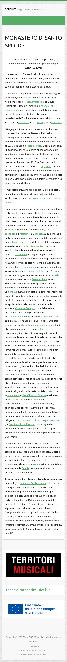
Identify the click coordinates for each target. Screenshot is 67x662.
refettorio (25, 233)
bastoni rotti (21, 254)
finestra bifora (47, 329)
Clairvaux (56, 122)
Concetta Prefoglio (25, 308)
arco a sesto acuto (26, 266)
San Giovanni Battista (34, 395)
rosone (36, 464)
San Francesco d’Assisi (28, 420)
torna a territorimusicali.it (28, 590)
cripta (13, 291)
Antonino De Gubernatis (33, 483)
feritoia (25, 468)
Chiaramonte (16, 316)
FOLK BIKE (10, 9)
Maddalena (13, 395)
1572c (40, 122)
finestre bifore (39, 279)
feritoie (21, 358)
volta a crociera (18, 242)
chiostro (40, 213)
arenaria (46, 198)
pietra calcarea (33, 198)
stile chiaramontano (34, 246)
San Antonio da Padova (22, 424)
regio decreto (34, 145)
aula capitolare (37, 271)
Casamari (23, 122)
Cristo (51, 391)
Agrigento (34, 82)
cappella (11, 229)
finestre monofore (40, 324)
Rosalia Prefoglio (33, 101)
